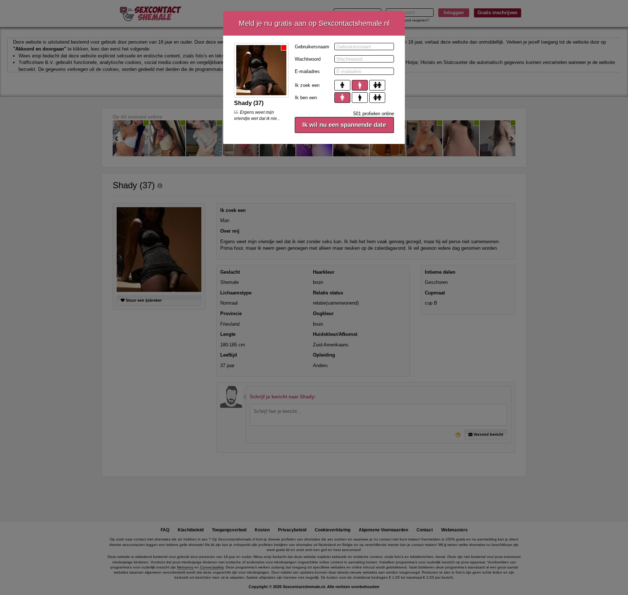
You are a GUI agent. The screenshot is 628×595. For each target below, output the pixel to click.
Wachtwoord (308, 59)
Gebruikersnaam (312, 46)
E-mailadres (307, 71)
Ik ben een (306, 97)
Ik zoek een (307, 85)
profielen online (373, 113)
